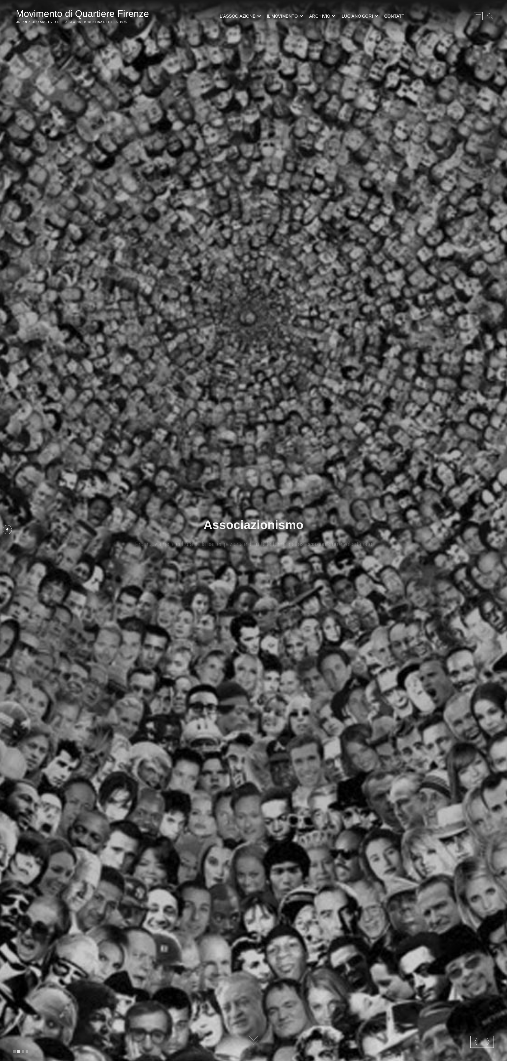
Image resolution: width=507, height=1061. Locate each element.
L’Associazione (238, 16)
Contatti (395, 16)
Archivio (319, 16)
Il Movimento (282, 16)
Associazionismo (253, 523)
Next (488, 1042)
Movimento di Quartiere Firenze (82, 13)
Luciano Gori (357, 16)
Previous (476, 1042)
